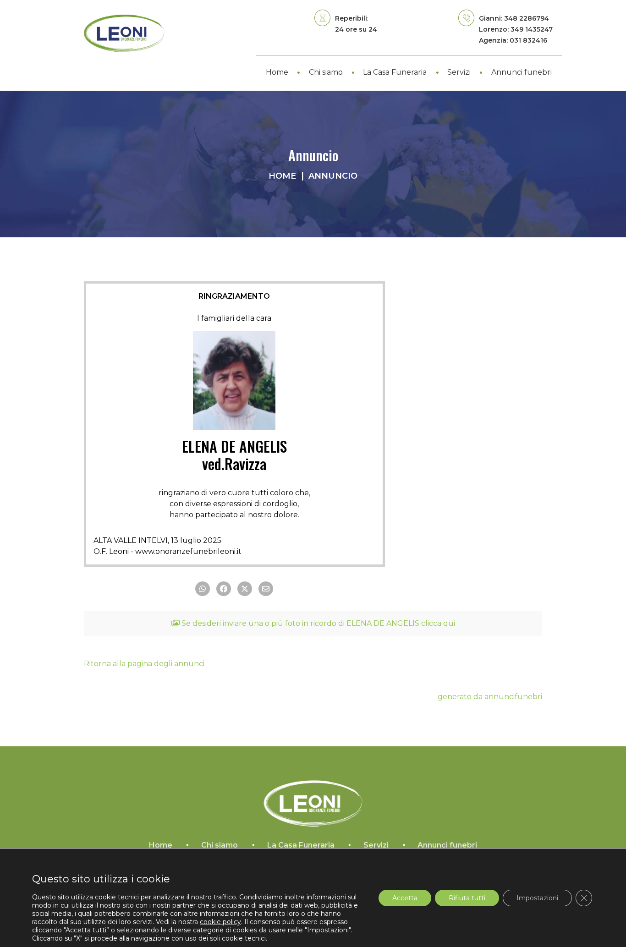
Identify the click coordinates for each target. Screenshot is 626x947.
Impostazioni (537, 897)
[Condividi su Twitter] (244, 588)
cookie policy (220, 922)
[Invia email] (265, 588)
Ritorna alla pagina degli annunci (144, 663)
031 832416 (528, 40)
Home (282, 176)
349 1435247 (532, 29)
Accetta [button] (404, 897)
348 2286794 (526, 18)
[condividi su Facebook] (223, 588)
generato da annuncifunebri (490, 696)
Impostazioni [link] (328, 930)
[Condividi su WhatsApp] (202, 588)
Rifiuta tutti (467, 897)
